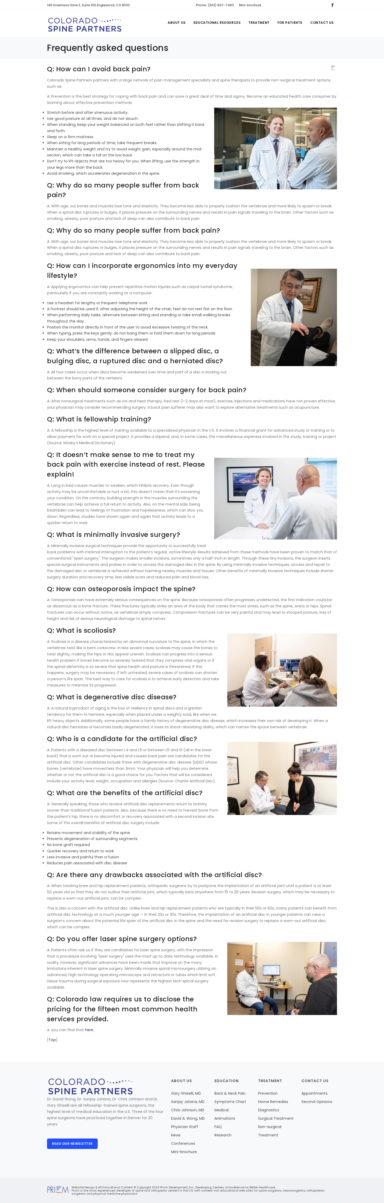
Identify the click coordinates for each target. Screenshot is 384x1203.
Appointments (314, 1093)
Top (52, 1039)
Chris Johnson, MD (187, 1110)
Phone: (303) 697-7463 (215, 5)
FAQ (218, 1126)
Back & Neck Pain (230, 1093)
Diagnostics (268, 1110)
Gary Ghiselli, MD (186, 1093)
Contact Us (322, 22)
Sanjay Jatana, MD (188, 1101)
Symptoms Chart (230, 1101)
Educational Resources (217, 22)
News (176, 1135)
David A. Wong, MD (188, 1118)
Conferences (183, 1143)
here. (89, 1029)
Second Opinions (316, 1101)
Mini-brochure (250, 5)
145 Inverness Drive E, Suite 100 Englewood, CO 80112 (88, 5)
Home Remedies (273, 1101)
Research (222, 1135)
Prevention (268, 1093)
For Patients (289, 22)
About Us (177, 22)
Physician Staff (184, 1126)
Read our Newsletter (72, 1143)
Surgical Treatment (276, 1118)
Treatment (258, 22)
